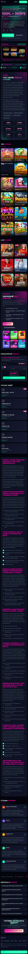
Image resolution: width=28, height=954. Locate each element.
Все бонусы (19, 35)
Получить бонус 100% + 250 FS (14, 930)
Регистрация (23, 1)
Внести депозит (14, 377)
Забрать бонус (7, 35)
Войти (15, 1)
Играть (20, 949)
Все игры (3, 146)
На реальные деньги (9, 327)
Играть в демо (8, 323)
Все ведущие (4, 242)
